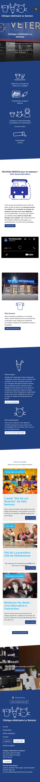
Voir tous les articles (20, 633)
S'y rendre (7, 761)
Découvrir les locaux (13, 328)
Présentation (7, 730)
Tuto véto (9, 526)
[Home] (17, 10)
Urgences (7, 741)
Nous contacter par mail (19, 702)
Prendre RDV (10, 226)
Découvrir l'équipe (12, 402)
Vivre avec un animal (14, 472)
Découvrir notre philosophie (15, 433)
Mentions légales (9, 745)
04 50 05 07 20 (20, 697)
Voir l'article (30, 518)
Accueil (5, 727)
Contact (5, 737)
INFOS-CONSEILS (9, 733)
